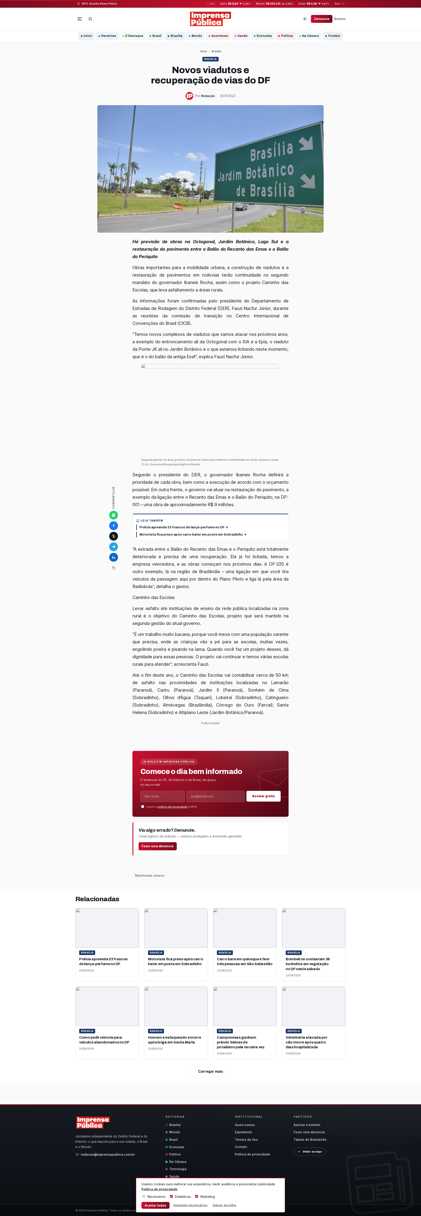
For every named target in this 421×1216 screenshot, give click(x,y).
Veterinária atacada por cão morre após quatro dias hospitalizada (306, 1042)
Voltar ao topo (312, 1151)
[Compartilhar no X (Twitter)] (113, 536)
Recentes (108, 36)
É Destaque (134, 36)
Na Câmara (310, 36)
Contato (241, 1147)
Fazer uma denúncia (157, 846)
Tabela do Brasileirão (310, 1139)
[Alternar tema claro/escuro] (304, 18)
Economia (264, 36)
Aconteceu (219, 36)
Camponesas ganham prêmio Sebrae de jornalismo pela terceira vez (240, 1042)
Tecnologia (178, 1169)
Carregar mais (210, 1071)
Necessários (157, 1196)
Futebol (334, 36)
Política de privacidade (252, 1154)
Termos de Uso (246, 1139)
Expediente (243, 1132)
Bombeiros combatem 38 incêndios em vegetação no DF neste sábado (308, 964)
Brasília (176, 36)
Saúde (242, 36)
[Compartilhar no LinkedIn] (113, 557)
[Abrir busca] (90, 18)
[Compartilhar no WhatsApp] (113, 515)
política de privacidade (172, 806)
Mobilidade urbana (149, 875)
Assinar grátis (263, 796)
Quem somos (245, 1125)
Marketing (207, 1196)
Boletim (340, 19)
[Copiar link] (113, 567)
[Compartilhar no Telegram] (113, 546)
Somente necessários (190, 1205)
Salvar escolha (224, 1205)
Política (287, 36)
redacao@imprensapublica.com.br (108, 1154)
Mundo (197, 36)
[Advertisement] (212, 736)
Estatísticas (183, 1196)
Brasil (156, 36)
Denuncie (321, 19)
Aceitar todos (155, 1205)
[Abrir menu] (79, 18)
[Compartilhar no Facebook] (113, 525)
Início (88, 36)
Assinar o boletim (307, 1125)
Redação (208, 96)
